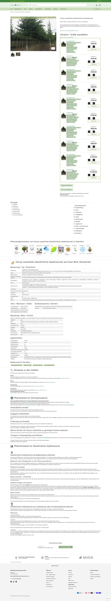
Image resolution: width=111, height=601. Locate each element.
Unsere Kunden (49, 586)
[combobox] (57, 5)
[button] (100, 5)
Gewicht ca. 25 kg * (71, 65)
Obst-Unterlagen (49, 580)
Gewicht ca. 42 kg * (71, 93)
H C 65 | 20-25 (70, 169)
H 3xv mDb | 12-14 (70, 41)
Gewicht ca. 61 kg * (71, 178)
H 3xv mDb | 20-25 (71, 154)
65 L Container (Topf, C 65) (72, 117)
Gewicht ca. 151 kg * (71, 137)
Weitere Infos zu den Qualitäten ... (67, 37)
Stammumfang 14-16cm (72, 75)
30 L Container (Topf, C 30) (72, 60)
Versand (99, 1)
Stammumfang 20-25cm (72, 160)
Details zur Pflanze (66, 30)
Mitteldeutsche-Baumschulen (18, 595)
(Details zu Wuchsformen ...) (41, 390)
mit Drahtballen (70, 45)
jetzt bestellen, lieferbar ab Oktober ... (74, 42)
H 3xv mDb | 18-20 (71, 126)
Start (12, 9)
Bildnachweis (49, 584)
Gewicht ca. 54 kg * (71, 52)
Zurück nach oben (55, 565)
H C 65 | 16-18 (70, 112)
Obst (25, 9)
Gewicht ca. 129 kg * (71, 108)
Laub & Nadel (47, 9)
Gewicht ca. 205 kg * (71, 165)
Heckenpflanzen (38, 9)
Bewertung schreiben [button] (66, 547)
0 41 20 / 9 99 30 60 (16, 578)
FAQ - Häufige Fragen (50, 574)
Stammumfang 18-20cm (72, 132)
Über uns (48, 582)
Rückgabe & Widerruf (72, 582)
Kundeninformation (72, 586)
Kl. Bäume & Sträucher (95, 574)
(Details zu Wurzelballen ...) (50, 382)
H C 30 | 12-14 (70, 56)
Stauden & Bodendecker (95, 576)
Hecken (92, 578)
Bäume (91, 572)
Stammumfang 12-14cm (72, 47)
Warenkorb (22, 1)
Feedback (91, 558)
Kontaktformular (49, 572)
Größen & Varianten (50, 576)
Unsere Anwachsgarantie (66, 189)
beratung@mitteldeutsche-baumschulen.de (19, 576)
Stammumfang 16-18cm (72, 103)
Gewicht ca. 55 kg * (71, 122)
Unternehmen (63, 9)
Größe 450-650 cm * (71, 72)
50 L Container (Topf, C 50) (72, 89)
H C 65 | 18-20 (70, 141)
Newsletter (70, 588)
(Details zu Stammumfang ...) (38, 386)
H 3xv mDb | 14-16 (71, 69)
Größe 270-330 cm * (71, 44)
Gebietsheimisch (17, 9)
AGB (69, 578)
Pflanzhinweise (75, 30)
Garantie (70, 576)
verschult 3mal (70, 50)
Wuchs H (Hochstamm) (71, 48)
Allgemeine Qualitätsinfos (66, 185)
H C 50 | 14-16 (70, 84)
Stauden (30, 9)
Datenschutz (71, 580)
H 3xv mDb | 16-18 (71, 97)
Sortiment (55, 9)
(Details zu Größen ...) (65, 378)
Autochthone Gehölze (50, 578)
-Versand (75, 57)
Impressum (70, 574)
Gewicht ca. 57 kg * (71, 150)
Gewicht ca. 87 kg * (71, 80)
